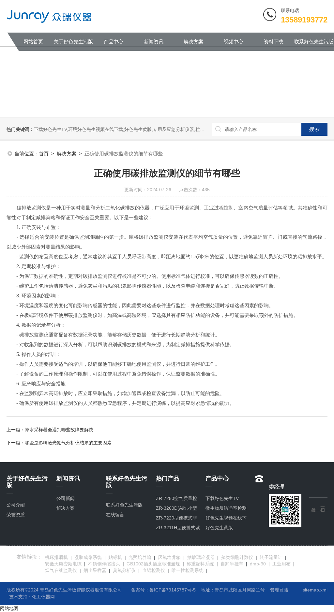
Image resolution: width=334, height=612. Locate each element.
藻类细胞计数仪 (237, 557)
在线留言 (115, 514)
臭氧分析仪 (124, 570)
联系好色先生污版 (313, 41)
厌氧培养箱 (169, 557)
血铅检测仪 (153, 570)
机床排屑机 (56, 557)
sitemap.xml (315, 589)
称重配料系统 (200, 563)
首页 (44, 153)
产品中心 (113, 41)
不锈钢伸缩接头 (104, 563)
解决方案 (193, 41)
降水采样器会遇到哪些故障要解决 (59, 429)
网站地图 (9, 608)
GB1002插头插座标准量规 (153, 563)
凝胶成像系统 (88, 557)
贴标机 (115, 557)
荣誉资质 (16, 514)
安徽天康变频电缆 (63, 563)
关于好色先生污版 (73, 41)
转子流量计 (271, 557)
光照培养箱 (140, 557)
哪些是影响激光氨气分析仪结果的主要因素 (68, 442)
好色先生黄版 (219, 527)
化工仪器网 (43, 596)
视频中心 (233, 41)
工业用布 (281, 563)
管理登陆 (279, 589)
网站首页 (33, 41)
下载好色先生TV (222, 498)
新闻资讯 (153, 41)
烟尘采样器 (95, 570)
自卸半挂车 (231, 563)
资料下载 (273, 41)
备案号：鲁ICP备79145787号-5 (163, 589)
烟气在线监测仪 (61, 570)
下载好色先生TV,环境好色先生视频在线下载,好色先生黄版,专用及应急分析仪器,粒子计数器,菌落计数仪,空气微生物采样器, (157, 129)
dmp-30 (258, 563)
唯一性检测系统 (188, 570)
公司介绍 (16, 504)
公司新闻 (65, 498)
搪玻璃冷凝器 (201, 557)
